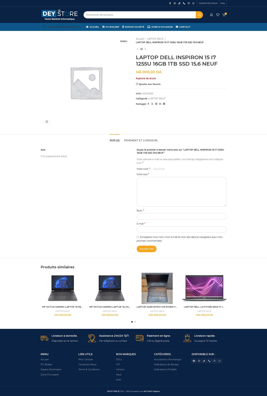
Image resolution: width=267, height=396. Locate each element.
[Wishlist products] (218, 15)
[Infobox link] (62, 338)
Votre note (143, 169)
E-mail (141, 223)
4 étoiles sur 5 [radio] (161, 169)
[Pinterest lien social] (156, 104)
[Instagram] (175, 3)
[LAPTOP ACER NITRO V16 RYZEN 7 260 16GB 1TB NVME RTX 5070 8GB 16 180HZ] (157, 288)
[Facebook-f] (170, 3)
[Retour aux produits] (141, 49)
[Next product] (145, 49)
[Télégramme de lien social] (164, 104)
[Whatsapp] (193, 3)
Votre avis (143, 174)
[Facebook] (194, 361)
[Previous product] (138, 49)
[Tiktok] (179, 3)
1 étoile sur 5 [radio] (154, 169)
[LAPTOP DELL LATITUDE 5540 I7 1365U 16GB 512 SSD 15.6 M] (204, 288)
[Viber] (189, 3)
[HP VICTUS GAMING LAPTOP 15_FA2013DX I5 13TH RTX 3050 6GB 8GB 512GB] (110, 288)
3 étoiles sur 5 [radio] (159, 169)
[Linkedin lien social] (160, 104)
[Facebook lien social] (148, 104)
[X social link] (152, 104)
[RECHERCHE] (199, 14)
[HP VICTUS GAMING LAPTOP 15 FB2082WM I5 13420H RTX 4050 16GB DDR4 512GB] (63, 288)
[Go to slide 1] (132, 322)
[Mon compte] (211, 15)
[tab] (115, 139)
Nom (140, 210)
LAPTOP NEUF (155, 38)
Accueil (140, 38)
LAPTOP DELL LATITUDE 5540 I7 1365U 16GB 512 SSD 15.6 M (217, 306)
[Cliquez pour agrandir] (47, 122)
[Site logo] (60, 14)
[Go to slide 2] (135, 322)
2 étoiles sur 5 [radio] (157, 169)
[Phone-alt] (184, 3)
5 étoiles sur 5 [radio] (164, 169)
